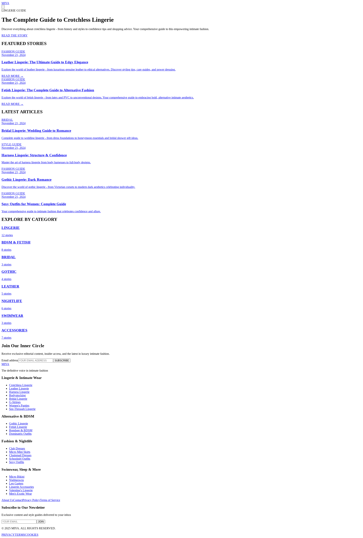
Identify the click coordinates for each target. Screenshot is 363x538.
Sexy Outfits (16, 462)
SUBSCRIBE (62, 360)
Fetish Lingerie (18, 427)
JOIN (41, 521)
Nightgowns (16, 480)
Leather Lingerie (19, 388)
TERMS (20, 534)
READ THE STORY (15, 35)
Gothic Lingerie (18, 423)
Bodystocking (17, 395)
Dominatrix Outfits (20, 433)
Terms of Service (50, 500)
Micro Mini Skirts (19, 451)
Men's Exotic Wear (20, 493)
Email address (10, 360)
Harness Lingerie (19, 392)
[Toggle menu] (3, 7)
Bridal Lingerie (18, 398)
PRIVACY (8, 534)
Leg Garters (16, 483)
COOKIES (31, 534)
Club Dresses (17, 448)
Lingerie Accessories (21, 486)
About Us (7, 500)
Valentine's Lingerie (21, 490)
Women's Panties (19, 405)
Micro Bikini (16, 476)
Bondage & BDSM (20, 430)
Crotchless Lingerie (20, 385)
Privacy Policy (31, 500)
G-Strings (15, 402)
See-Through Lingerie (22, 409)
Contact (17, 500)
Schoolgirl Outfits (19, 458)
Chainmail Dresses (20, 455)
